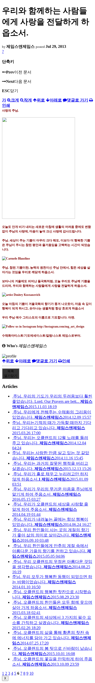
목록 (10, 373)
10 (31, 673)
